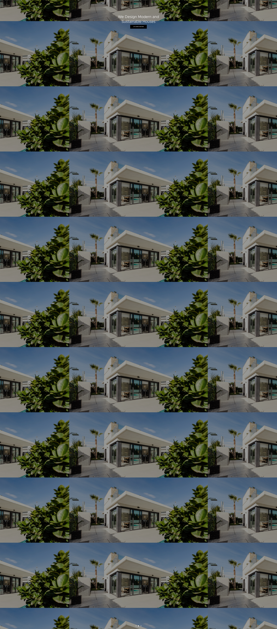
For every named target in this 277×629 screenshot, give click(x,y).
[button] (179, 2)
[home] (101, 3)
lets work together (138, 26)
